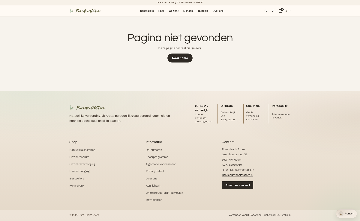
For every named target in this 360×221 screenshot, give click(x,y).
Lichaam (188, 11)
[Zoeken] (266, 11)
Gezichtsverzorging (82, 164)
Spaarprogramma (157, 157)
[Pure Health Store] (85, 11)
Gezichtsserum (79, 157)
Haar (161, 11)
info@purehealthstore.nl (237, 174)
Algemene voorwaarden (161, 164)
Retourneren (154, 149)
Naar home (180, 58)
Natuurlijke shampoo (82, 149)
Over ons (218, 11)
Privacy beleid (155, 171)
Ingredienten (154, 199)
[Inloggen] (273, 11)
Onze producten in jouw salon (164, 192)
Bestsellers (147, 11)
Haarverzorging (79, 171)
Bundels (203, 11)
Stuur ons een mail (237, 185)
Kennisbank (76, 185)
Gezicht (174, 11)
